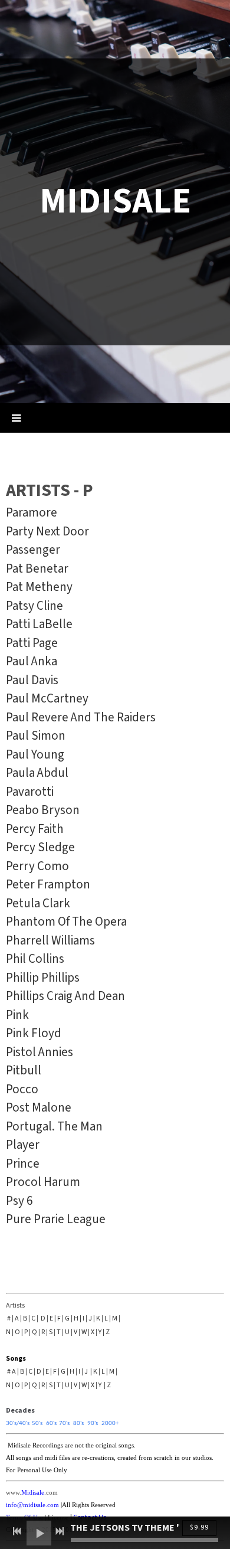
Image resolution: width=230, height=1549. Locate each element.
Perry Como (37, 866)
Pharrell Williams (50, 940)
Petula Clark (38, 903)
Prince (24, 1163)
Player (23, 1144)
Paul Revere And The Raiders (81, 717)
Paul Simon (35, 735)
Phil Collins (35, 959)
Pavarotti (30, 791)
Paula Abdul (37, 773)
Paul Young (35, 754)
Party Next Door (47, 531)
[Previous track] (17, 1531)
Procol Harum (43, 1182)
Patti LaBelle (39, 624)
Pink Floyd (33, 1033)
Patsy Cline (34, 606)
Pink (17, 1015)
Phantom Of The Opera (66, 921)
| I (83, 1318)
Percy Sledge (40, 847)
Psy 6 (19, 1201)
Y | (101, 1332)
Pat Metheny (39, 587)
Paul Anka (31, 661)
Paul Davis (32, 680)
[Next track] (59, 1531)
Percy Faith (35, 829)
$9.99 (199, 1527)
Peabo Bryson (43, 810)
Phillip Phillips (43, 977)
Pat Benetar (37, 568)
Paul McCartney (47, 698)
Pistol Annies (39, 1052)
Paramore (31, 512)
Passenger (33, 549)
